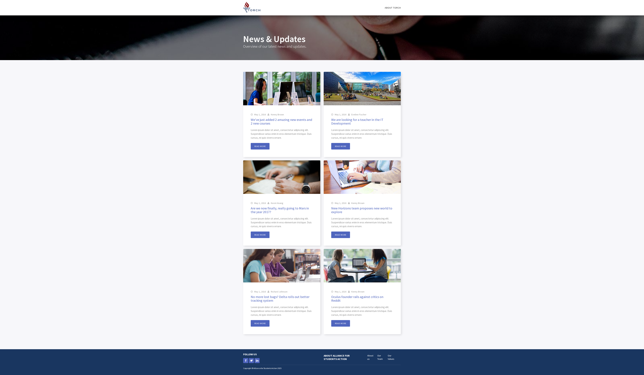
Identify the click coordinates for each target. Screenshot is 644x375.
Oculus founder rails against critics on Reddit (357, 298)
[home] (251, 6)
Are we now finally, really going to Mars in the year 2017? (280, 210)
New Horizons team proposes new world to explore (361, 210)
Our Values (391, 357)
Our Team (380, 357)
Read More (260, 146)
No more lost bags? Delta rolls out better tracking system (280, 298)
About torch (393, 7)
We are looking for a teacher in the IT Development (357, 121)
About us (370, 357)
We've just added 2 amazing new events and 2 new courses (281, 121)
